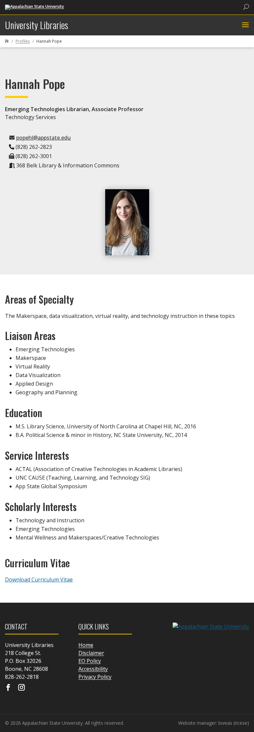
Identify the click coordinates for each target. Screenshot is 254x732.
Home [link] (85, 645)
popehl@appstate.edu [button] (43, 137)
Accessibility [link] (93, 668)
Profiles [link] (23, 41)
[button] (244, 25)
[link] (34, 7)
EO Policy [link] (89, 661)
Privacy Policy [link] (94, 676)
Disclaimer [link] (91, 653)
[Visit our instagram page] (21, 688)
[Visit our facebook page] (8, 688)
